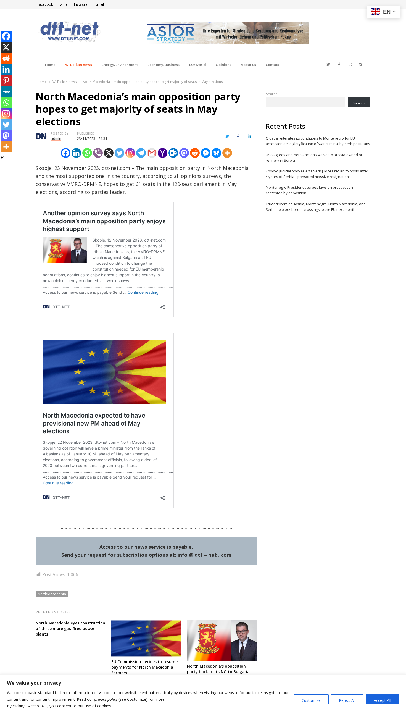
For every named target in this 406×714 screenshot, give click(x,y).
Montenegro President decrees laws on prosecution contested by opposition (309, 190)
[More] (227, 153)
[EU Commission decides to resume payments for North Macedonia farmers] (146, 623)
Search (272, 93)
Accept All (382, 700)
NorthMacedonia (52, 593)
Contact (272, 64)
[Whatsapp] (87, 153)
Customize (311, 700)
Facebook (45, 4)
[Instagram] (130, 153)
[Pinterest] (6, 80)
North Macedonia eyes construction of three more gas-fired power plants (70, 628)
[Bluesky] (216, 153)
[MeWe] (6, 91)
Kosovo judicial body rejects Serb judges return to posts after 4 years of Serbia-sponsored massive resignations (317, 174)
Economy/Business (163, 64)
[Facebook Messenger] (205, 153)
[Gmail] (152, 153)
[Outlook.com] (173, 153)
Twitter (63, 4)
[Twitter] (119, 153)
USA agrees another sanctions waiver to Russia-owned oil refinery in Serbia (314, 157)
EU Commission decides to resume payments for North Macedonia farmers (144, 667)
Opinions (223, 64)
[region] (203, 694)
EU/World (197, 64)
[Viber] (98, 153)
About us (248, 64)
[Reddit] (195, 153)
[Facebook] (65, 153)
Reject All (347, 700)
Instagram (82, 4)
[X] (109, 153)
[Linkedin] (76, 153)
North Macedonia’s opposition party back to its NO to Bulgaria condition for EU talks (218, 671)
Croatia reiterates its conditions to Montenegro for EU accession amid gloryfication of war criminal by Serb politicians (318, 141)
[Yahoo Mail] (162, 153)
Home (50, 64)
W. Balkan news (78, 64)
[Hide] (2, 157)
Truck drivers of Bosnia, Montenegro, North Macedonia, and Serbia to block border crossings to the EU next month (316, 206)
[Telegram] (141, 153)
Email (100, 4)
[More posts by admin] (41, 134)
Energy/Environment (120, 64)
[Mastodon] (184, 153)
